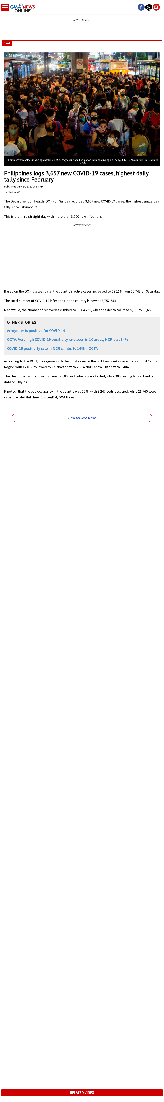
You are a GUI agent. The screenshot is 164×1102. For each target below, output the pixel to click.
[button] (141, 7)
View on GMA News (82, 417)
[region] (82, 27)
